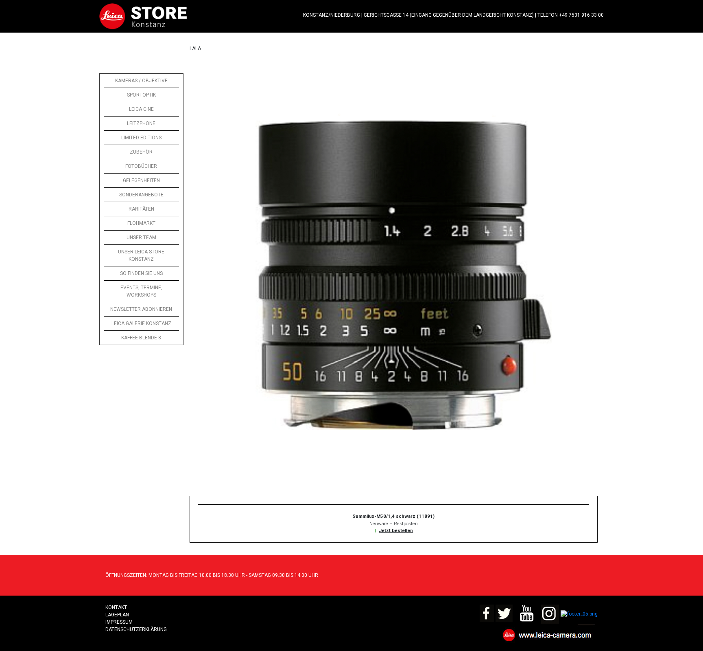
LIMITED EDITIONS (141, 138)
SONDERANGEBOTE (141, 195)
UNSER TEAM (141, 237)
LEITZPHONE (141, 123)
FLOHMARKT (141, 223)
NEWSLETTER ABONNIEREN (141, 309)
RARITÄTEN (141, 209)
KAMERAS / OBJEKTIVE (141, 81)
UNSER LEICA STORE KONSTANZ (141, 255)
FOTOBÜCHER (141, 166)
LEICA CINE (141, 109)
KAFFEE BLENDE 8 (141, 338)
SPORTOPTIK (141, 95)
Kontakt (116, 607)
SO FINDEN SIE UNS (141, 273)
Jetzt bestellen (396, 530)
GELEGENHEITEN (141, 180)
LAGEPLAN (117, 615)
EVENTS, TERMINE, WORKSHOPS (141, 291)
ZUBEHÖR (141, 152)
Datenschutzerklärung (136, 629)
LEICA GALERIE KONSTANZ (141, 323)
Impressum (119, 622)
